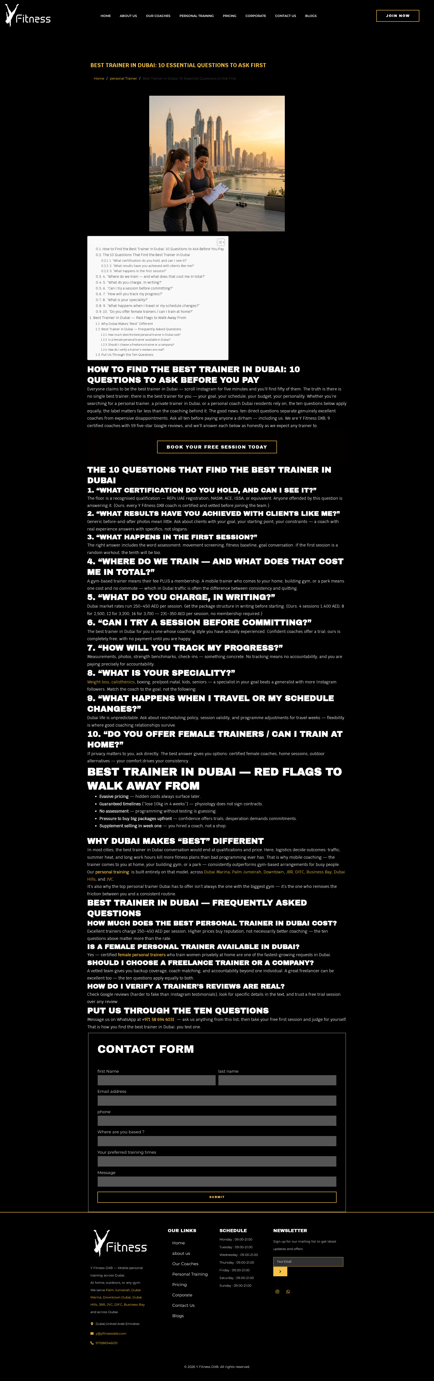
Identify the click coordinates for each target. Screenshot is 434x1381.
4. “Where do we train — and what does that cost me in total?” (154, 276)
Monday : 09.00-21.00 (235, 1239)
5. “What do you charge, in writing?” (132, 282)
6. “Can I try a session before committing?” (138, 288)
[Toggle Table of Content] (219, 242)
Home (106, 16)
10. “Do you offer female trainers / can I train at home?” (148, 311)
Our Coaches (158, 16)
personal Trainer (123, 78)
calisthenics (123, 682)
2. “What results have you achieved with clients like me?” (152, 266)
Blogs (311, 16)
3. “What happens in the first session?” (138, 271)
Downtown (274, 872)
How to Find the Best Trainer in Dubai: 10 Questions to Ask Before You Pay (163, 249)
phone (104, 1111)
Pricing (229, 16)
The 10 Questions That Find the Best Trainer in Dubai (146, 255)
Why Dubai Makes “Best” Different (127, 323)
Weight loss (98, 682)
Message (106, 1172)
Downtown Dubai (117, 1297)
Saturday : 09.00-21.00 (236, 1278)
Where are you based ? (120, 1131)
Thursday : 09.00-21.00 (236, 1262)
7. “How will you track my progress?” (133, 294)
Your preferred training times (126, 1152)
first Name (108, 1071)
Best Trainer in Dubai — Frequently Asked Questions (141, 329)
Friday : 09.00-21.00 (234, 1270)
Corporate (255, 16)
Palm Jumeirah (246, 872)
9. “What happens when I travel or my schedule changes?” (151, 306)
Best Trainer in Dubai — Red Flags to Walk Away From (139, 317)
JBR (289, 872)
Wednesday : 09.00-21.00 (238, 1255)
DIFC (299, 872)
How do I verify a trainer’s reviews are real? (136, 350)
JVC (109, 879)
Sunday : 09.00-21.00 (235, 1286)
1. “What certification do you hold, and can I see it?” (148, 261)
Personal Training (196, 16)
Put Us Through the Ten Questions (127, 354)
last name (228, 1071)
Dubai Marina (217, 872)
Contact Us (285, 16)
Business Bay (319, 872)
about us (128, 16)
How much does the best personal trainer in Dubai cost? (144, 335)
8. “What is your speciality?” (125, 300)
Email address (111, 1091)
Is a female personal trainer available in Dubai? (139, 340)
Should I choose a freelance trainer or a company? (141, 345)
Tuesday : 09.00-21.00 (235, 1247)
